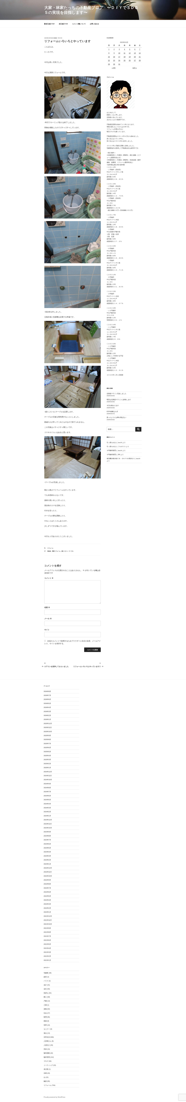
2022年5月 (47, 896)
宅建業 (46, 973)
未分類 (46, 1069)
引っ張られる (111, 442)
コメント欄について (79, 24)
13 (135, 53)
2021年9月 (47, 928)
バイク (46, 981)
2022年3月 (47, 904)
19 (130, 57)
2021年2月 (47, 956)
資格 (45, 1009)
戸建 (45, 1001)
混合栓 (49, 551)
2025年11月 (48, 727)
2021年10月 (48, 924)
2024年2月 (47, 812)
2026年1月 (47, 719)
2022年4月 (47, 900)
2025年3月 (47, 759)
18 (124, 57)
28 (140, 60)
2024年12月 (48, 772)
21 (140, 57)
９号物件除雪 (111, 450)
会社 (45, 989)
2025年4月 (47, 755)
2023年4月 (47, 852)
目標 (45, 1073)
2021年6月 (47, 940)
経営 (45, 977)
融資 (45, 1081)
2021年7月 (47, 936)
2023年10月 (48, 828)
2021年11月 (48, 920)
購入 (45, 997)
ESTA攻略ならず (112, 411)
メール (48, 618)
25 (124, 60)
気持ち (46, 993)
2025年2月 (47, 763)
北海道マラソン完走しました (116, 393)
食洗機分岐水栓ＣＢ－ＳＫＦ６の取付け (120, 458)
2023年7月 (47, 840)
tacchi (60, 38)
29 (109, 64)
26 (130, 60)
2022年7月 (47, 888)
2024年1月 (47, 816)
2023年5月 (47, 848)
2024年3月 (47, 808)
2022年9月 (47, 880)
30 (114, 64)
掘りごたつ (64, 551)
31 (119, 64)
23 (114, 60)
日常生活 (47, 1037)
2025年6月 (47, 747)
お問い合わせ (94, 24)
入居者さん (47, 1041)
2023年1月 (47, 864)
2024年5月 (47, 800)
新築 (45, 1021)
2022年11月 (48, 872)
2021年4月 (47, 948)
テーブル (71, 551)
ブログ (46, 1061)
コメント (48, 578)
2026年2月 (47, 715)
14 (140, 53)
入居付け (47, 1045)
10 (119, 53)
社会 (45, 1013)
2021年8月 (47, 932)
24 (119, 60)
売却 (45, 1049)
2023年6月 (47, 844)
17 (119, 57)
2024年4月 (47, 804)
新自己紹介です (49, 24)
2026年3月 (47, 711)
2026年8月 (47, 691)
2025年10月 (48, 731)
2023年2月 (47, 860)
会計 (45, 985)
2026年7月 (47, 695)
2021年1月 (47, 960)
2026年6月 (47, 699)
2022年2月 (47, 908)
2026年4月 (47, 707)
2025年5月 (47, 751)
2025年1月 (47, 767)
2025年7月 (47, 743)
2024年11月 (48, 775)
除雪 (45, 1017)
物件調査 (47, 1053)
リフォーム (50, 548)
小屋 (45, 1005)
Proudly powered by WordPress (54, 1097)
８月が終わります (113, 405)
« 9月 (113, 68)
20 (135, 57)
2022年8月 (47, 884)
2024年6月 (47, 796)
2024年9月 (47, 784)
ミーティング (48, 1065)
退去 (45, 1033)
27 (135, 60)
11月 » (135, 68)
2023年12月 (48, 820)
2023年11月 (48, 824)
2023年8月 (47, 836)
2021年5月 (47, 944)
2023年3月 (47, 856)
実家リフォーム (56, 551)
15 (109, 57)
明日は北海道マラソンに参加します (119, 399)
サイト (47, 630)
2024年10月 (48, 779)
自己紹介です (63, 24)
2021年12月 (48, 916)
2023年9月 (47, 832)
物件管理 (47, 1057)
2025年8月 (47, 739)
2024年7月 (47, 791)
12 (130, 53)
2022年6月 (47, 892)
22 (109, 60)
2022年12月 (48, 868)
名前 (47, 607)
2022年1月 (47, 912)
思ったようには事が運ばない (116, 417)
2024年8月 (47, 788)
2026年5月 (47, 703)
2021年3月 (47, 952)
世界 (45, 1025)
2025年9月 (47, 735)
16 (114, 57)
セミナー (47, 1029)
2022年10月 (48, 876)
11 (124, 53)
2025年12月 (48, 723)
